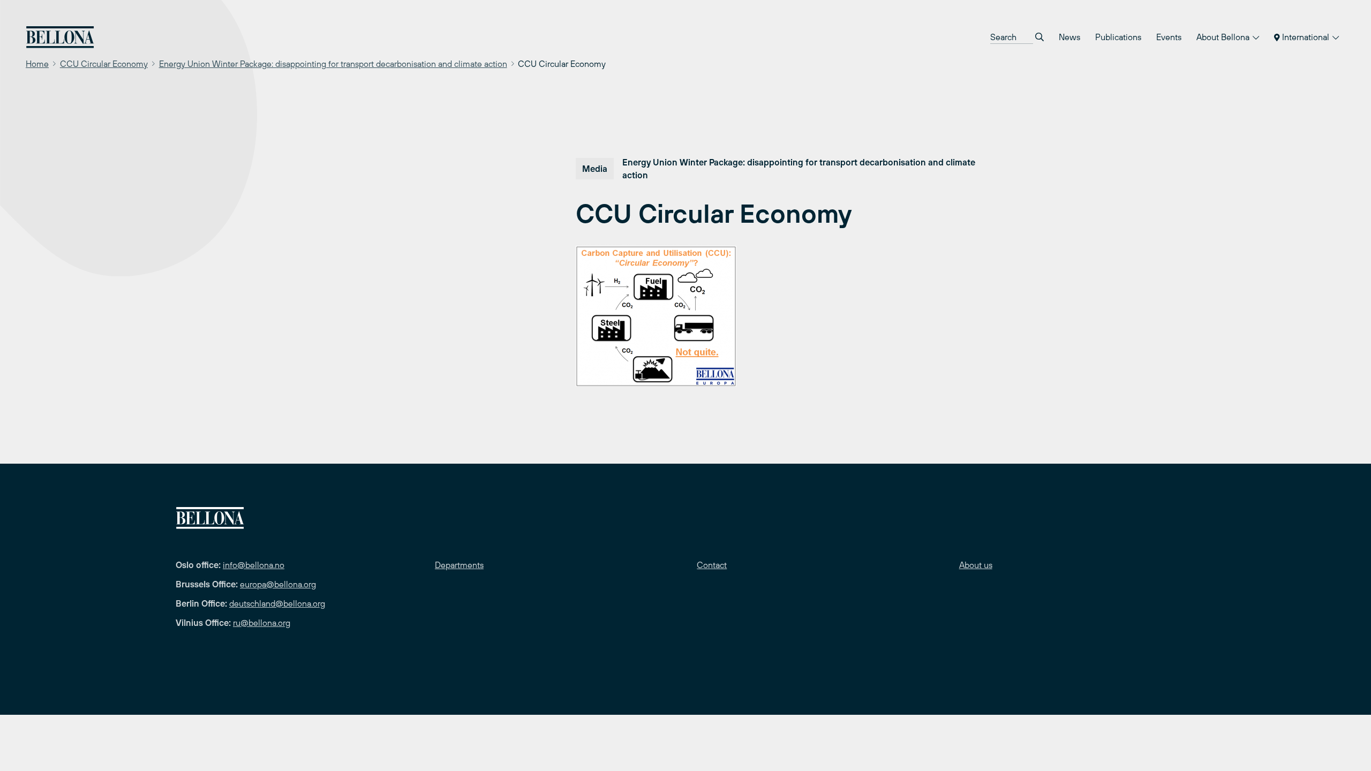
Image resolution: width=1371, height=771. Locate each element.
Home (37, 64)
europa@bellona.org (278, 584)
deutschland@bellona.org (277, 603)
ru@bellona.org (261, 623)
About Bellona (1224, 37)
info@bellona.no (253, 565)
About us (975, 565)
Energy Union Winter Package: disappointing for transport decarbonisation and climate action (333, 64)
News (1069, 37)
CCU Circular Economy (104, 64)
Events (1168, 37)
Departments (459, 565)
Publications (1118, 37)
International (1305, 37)
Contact (712, 565)
